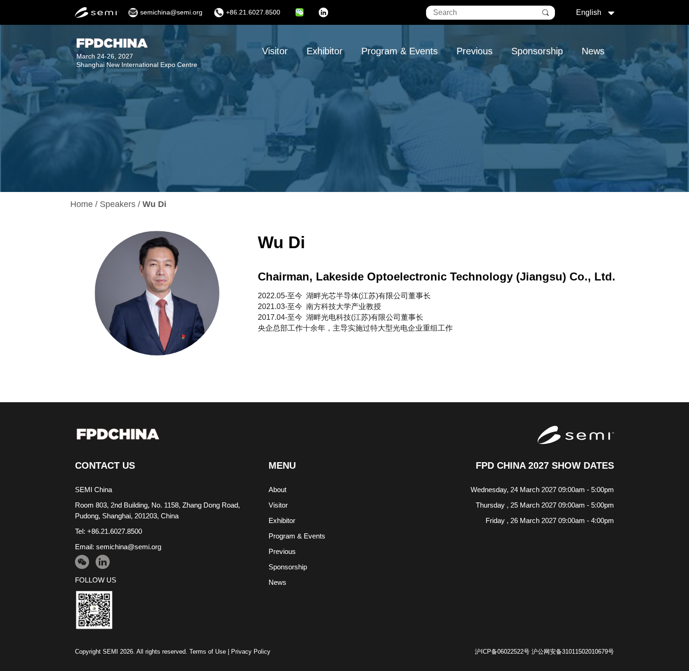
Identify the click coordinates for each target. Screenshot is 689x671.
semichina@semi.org (128, 547)
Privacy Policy (250, 651)
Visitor (275, 51)
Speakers (117, 204)
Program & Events (399, 51)
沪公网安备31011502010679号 (573, 651)
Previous (475, 51)
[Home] (118, 434)
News (593, 51)
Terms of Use (207, 651)
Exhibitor (325, 51)
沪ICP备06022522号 (502, 651)
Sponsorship (537, 51)
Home (81, 204)
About (277, 490)
